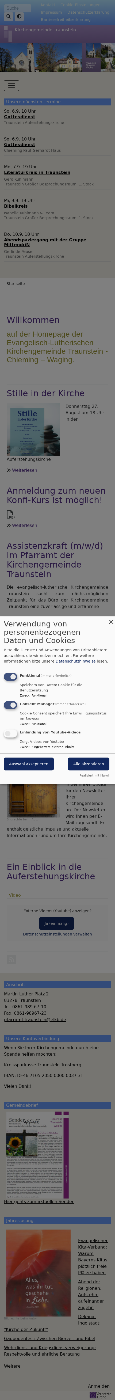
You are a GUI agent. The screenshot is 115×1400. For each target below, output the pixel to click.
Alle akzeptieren (88, 764)
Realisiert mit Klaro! (94, 775)
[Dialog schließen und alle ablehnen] (111, 619)
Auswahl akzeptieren (28, 764)
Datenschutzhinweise (76, 661)
